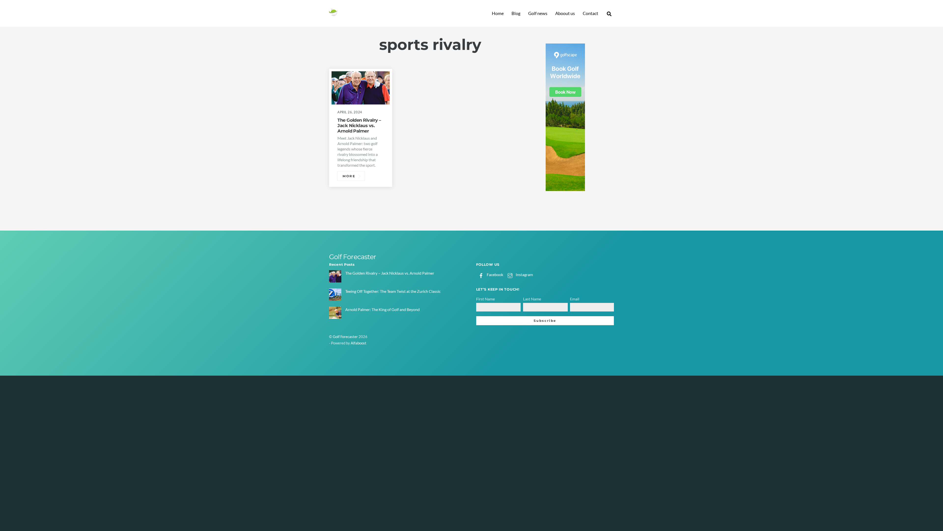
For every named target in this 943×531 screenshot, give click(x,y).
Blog (516, 13)
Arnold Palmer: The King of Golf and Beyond (382, 309)
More (349, 176)
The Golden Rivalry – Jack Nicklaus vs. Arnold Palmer (359, 125)
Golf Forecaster (345, 337)
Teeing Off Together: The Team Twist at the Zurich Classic (393, 291)
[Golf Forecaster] (333, 13)
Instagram (524, 274)
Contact (590, 13)
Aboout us (565, 13)
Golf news (537, 13)
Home (498, 13)
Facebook (494, 274)
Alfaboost (358, 343)
